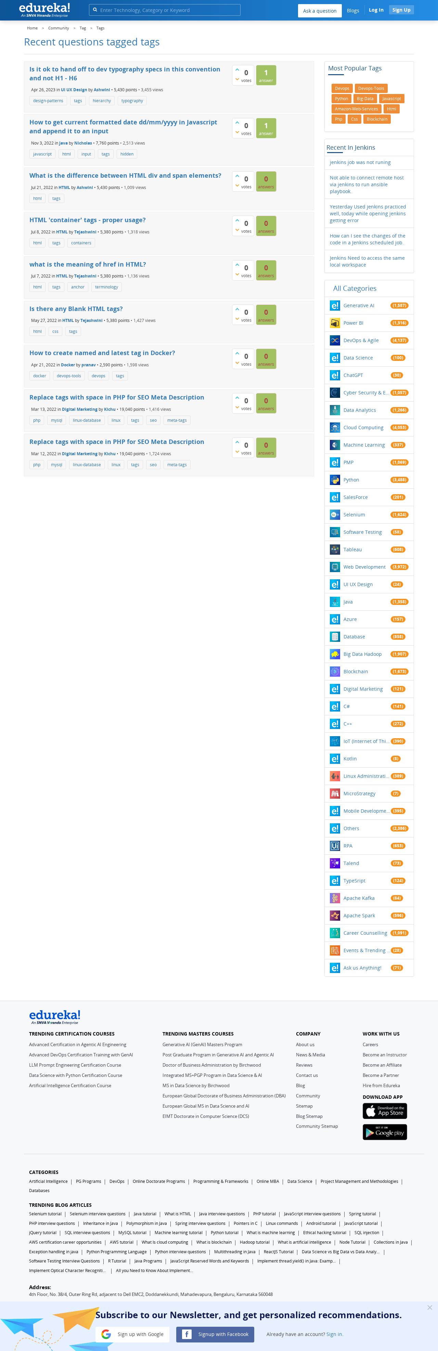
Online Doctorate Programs (159, 1181)
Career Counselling (365, 933)
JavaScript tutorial (361, 1223)
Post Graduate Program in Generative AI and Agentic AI (218, 1055)
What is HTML (178, 1214)
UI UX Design (74, 90)
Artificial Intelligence (48, 1181)
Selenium (354, 514)
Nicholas (83, 143)
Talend (351, 863)
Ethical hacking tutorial (324, 1232)
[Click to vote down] (237, 79)
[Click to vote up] (237, 69)
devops (98, 376)
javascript (42, 154)
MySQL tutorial (132, 1232)
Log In (376, 9)
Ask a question (320, 11)
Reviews (304, 1065)
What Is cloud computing (165, 1242)
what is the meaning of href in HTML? (87, 264)
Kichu (110, 409)
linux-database (87, 420)
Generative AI (359, 305)
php (36, 420)
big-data (365, 99)
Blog (300, 1085)
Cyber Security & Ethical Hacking (367, 392)
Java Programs (148, 1261)
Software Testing (363, 532)
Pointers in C (246, 1223)
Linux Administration (367, 776)
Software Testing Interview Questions (64, 1261)
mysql (56, 420)
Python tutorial (225, 1232)
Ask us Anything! (363, 967)
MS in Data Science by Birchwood (196, 1085)
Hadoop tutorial (255, 1242)
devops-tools (69, 376)
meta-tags (177, 420)
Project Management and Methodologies (359, 1181)
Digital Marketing (80, 409)
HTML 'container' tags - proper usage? (87, 220)
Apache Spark (359, 915)
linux (116, 420)
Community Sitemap (317, 1126)
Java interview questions (222, 1214)
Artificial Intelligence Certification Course (70, 1085)
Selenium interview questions (98, 1214)
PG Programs (88, 1181)
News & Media (310, 1055)
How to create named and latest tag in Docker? (102, 353)
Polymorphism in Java (146, 1223)
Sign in (334, 1333)
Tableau (353, 549)
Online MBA (268, 1181)
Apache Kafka (359, 898)
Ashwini (102, 90)
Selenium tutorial (45, 1214)
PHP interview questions (52, 1223)
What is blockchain (214, 1242)
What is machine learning (271, 1232)
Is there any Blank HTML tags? (76, 309)
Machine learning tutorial (179, 1232)
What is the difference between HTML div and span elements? (125, 175)
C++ (348, 723)
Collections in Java (391, 1242)
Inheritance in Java (100, 1223)
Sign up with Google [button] (140, 1333)
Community (308, 1096)
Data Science (358, 357)
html (66, 154)
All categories (355, 288)
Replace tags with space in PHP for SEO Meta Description (116, 397)
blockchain (377, 119)
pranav (88, 365)
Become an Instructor (385, 1055)
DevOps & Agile (361, 340)
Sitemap (304, 1106)
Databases (39, 1190)
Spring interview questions (200, 1223)
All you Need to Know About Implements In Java (155, 1270)
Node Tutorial (352, 1242)
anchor (78, 287)
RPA (348, 845)
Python (351, 479)
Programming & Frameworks (220, 1181)
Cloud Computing (364, 427)
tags (78, 101)
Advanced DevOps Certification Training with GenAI (81, 1055)
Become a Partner (381, 1075)
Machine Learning (364, 445)
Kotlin (350, 758)
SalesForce (356, 497)
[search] (95, 9)
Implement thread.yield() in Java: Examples (296, 1261)
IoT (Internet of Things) (367, 741)
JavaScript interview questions (312, 1214)
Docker (68, 365)
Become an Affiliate (382, 1065)
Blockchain (356, 671)
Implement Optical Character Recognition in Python (68, 1270)
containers (81, 243)
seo (153, 420)
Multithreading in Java (235, 1252)
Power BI (353, 323)
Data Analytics (360, 410)
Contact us (307, 1075)
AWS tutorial (121, 1242)
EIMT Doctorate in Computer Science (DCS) (206, 1116)
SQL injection (367, 1232)
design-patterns (48, 101)
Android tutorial (321, 1223)
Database (354, 636)
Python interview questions (180, 1252)
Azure (350, 619)
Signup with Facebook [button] (222, 1333)
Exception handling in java (53, 1252)
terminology (106, 287)
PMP (348, 462)
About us (305, 1044)
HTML (64, 187)
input (86, 154)
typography (132, 101)
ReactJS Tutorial (279, 1252)
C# (347, 706)
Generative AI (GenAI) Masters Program (202, 1044)
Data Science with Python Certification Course (75, 1075)
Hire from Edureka (381, 1085)
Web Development (365, 567)
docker (39, 376)
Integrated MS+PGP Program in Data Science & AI (212, 1075)
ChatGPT (353, 375)
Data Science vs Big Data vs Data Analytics (341, 1252)
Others (351, 828)
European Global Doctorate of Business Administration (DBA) (224, 1096)
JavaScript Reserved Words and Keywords (209, 1261)
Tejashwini (85, 231)
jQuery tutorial (42, 1232)
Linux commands (282, 1223)
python (341, 99)
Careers (370, 1044)
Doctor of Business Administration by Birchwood (212, 1065)
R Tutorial (117, 1261)
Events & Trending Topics (367, 950)
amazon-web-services (356, 109)
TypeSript (354, 880)
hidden (126, 154)
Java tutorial (145, 1214)
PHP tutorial (264, 1214)
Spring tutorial (362, 1214)
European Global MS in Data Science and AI (206, 1106)
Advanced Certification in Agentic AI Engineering (77, 1044)
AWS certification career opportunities (65, 1242)
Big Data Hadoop (363, 654)
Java (63, 143)
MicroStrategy (359, 793)
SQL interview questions (87, 1232)
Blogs (353, 10)
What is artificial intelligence (304, 1242)
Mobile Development (367, 811)
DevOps (117, 1181)
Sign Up (401, 9)
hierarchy (102, 101)
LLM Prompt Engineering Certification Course (75, 1065)
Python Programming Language (117, 1252)
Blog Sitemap (309, 1116)
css (55, 331)
